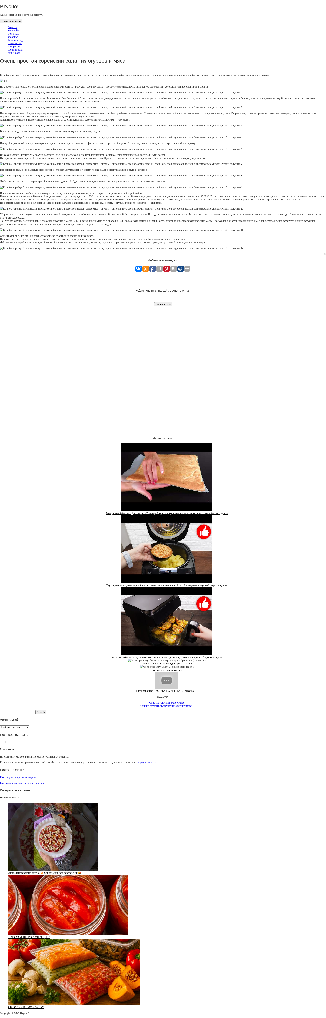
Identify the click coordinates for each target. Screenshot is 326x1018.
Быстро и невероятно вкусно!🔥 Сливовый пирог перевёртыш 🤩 (44, 873)
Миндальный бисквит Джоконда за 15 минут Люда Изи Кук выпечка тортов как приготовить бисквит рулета (167, 513)
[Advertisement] (163, 370)
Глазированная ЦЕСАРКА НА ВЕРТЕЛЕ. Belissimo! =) (167, 691)
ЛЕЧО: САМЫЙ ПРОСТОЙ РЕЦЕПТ (29, 937)
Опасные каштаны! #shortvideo (167, 702)
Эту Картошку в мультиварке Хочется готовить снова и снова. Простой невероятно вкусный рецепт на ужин (167, 585)
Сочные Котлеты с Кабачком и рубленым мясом (166, 705)
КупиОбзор (14, 53)
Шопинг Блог (15, 49)
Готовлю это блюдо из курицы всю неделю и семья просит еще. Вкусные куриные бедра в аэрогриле (167, 657)
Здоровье (13, 37)
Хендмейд (13, 30)
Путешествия (15, 43)
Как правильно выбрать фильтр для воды (22, 783)
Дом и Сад (13, 33)
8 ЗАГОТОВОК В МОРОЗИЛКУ (26, 1007)
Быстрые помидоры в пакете (167, 670)
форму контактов (146, 762)
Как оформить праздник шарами (18, 777)
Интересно (14, 46)
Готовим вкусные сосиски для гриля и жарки (167, 663)
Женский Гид (15, 40)
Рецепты (12, 27)
